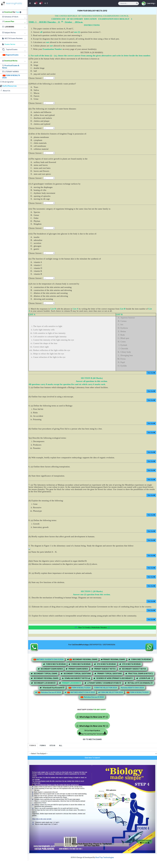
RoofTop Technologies (105, 857)
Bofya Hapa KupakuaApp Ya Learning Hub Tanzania (92, 732)
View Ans (150, 373)
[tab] (33, 745)
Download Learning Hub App (144, 841)
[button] (34, 809)
